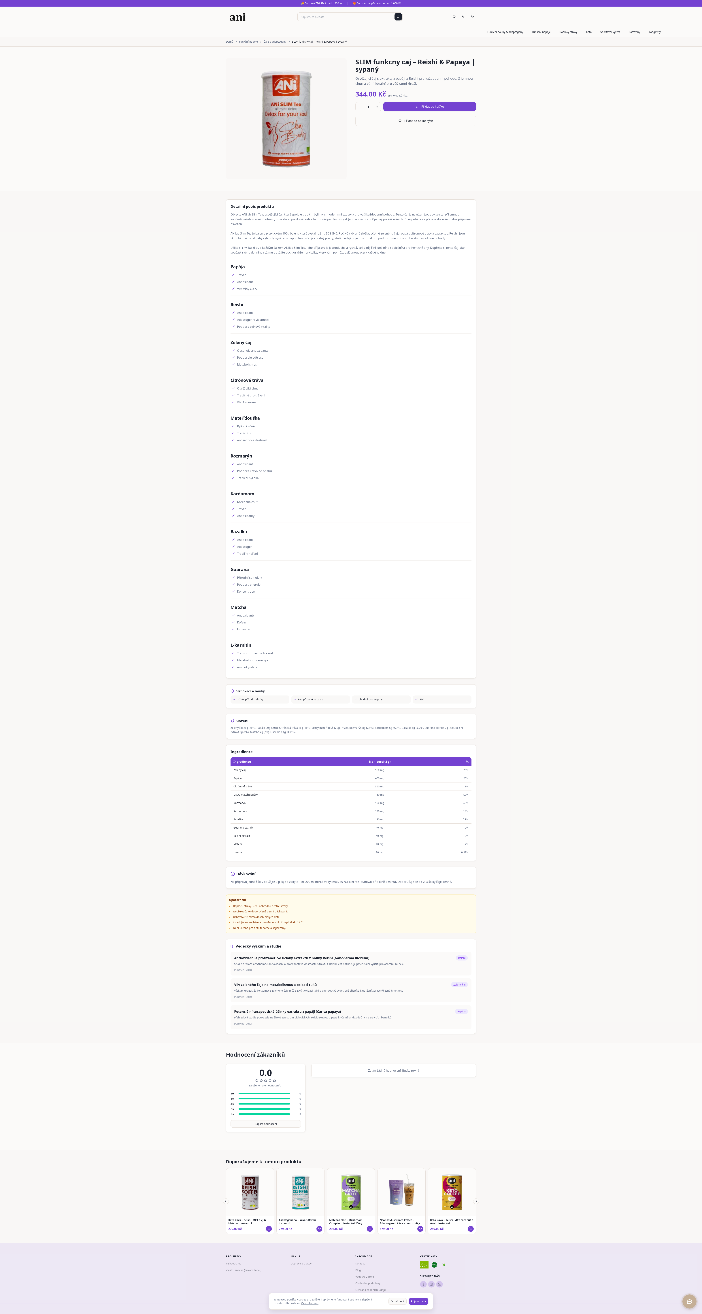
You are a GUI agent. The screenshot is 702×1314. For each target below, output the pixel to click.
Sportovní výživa (610, 32)
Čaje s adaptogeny (275, 41)
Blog (358, 1270)
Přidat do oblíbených (418, 121)
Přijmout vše (418, 1301)
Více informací (309, 1303)
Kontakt (360, 1263)
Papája (461, 1011)
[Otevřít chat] (689, 1301)
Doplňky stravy (568, 32)
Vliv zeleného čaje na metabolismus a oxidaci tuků (275, 984)
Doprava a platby (301, 1263)
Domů (229, 41)
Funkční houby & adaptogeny (505, 32)
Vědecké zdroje (364, 1276)
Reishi (462, 958)
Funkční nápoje (541, 32)
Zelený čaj (459, 984)
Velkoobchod (233, 1263)
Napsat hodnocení (265, 1124)
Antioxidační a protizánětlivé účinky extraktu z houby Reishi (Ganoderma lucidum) (301, 958)
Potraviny (634, 32)
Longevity (655, 32)
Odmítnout (397, 1301)
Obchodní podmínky (367, 1283)
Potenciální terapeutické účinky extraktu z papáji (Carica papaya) (287, 1011)
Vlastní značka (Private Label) (243, 1270)
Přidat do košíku (432, 107)
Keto (589, 32)
